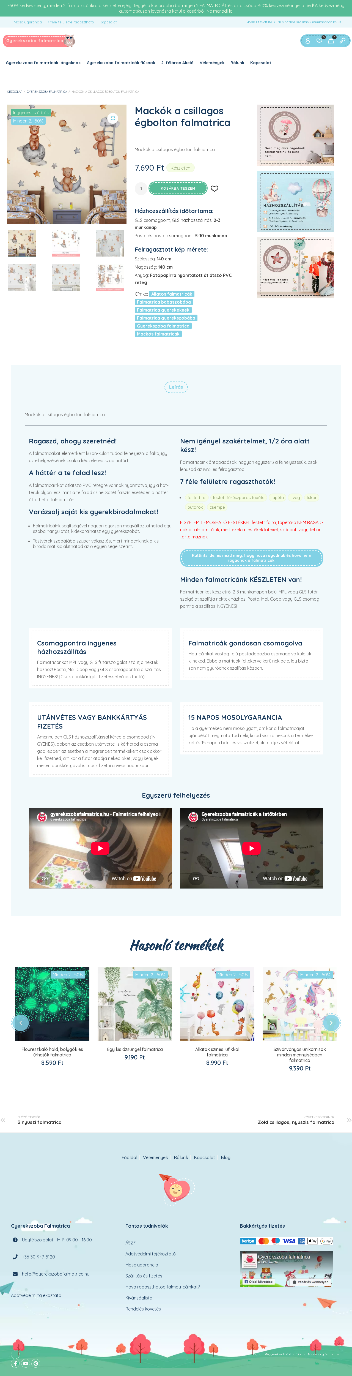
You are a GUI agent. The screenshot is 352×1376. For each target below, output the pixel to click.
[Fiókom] (307, 41)
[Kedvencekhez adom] (58, 1041)
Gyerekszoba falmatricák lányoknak (43, 62)
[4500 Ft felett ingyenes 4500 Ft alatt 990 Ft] (295, 201)
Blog (225, 1157)
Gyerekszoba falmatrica (47, 92)
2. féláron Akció (177, 62)
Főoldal (129, 1157)
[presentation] (20, 1023)
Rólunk (237, 62)
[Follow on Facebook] (15, 1363)
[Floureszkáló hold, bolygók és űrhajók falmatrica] (52, 1004)
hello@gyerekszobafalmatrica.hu (55, 1274)
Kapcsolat (108, 22)
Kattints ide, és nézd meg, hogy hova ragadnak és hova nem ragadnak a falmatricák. (251, 558)
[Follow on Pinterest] (35, 1363)
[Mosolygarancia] (295, 267)
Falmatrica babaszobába (164, 302)
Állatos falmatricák (171, 294)
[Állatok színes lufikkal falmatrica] (217, 1004)
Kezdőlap (14, 92)
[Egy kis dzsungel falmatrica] (135, 1004)
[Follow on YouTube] (25, 1363)
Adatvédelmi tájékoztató (36, 1295)
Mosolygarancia (28, 22)
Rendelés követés (143, 1309)
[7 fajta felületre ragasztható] (295, 135)
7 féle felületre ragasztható (70, 22)
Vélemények (212, 62)
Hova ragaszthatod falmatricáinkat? (162, 1287)
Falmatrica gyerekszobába (166, 318)
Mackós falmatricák (158, 334)
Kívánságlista (138, 1298)
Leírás (176, 387)
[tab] (176, 387)
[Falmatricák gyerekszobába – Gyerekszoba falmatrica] (39, 41)
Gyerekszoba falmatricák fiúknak (121, 62)
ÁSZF (130, 1243)
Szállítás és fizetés (143, 1276)
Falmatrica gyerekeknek (163, 310)
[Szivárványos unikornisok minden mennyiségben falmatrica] (300, 1004)
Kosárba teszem (178, 188)
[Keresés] (342, 41)
